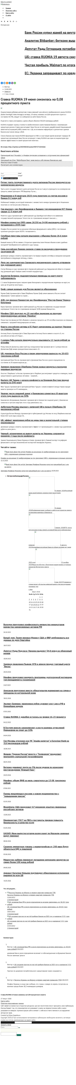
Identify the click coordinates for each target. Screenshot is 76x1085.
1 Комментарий (12, 900)
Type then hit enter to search (42, 1022)
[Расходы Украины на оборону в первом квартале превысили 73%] (31, 893)
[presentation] (11, 476)
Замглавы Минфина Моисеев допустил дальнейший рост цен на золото (26, 471)
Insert (18, 1035)
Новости (7, 92)
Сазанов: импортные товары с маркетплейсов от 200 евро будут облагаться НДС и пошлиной (36, 847)
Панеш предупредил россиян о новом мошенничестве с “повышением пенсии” (31, 795)
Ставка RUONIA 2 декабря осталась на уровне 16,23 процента (35, 716)
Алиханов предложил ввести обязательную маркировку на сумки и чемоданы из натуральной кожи (37, 691)
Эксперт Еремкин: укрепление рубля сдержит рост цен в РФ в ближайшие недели (34, 705)
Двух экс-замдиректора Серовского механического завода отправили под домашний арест (35, 263)
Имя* (20, 173)
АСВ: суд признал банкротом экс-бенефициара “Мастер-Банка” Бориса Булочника (35, 301)
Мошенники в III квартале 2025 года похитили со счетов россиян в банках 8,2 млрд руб (34, 197)
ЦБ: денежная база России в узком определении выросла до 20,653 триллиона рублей (34, 354)
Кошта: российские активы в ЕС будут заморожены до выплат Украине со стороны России (36, 328)
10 (30, 602)
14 (38, 602)
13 (36, 602)
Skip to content (6, 2)
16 (42, 602)
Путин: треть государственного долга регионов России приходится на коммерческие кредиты (35, 183)
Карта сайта (5, 1001)
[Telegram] (8, 21)
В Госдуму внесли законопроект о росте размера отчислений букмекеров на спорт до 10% (34, 729)
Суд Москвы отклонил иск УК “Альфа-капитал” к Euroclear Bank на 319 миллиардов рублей (36, 742)
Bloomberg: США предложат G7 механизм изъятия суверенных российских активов (35, 808)
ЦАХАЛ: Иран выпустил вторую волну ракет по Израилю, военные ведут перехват (36, 834)
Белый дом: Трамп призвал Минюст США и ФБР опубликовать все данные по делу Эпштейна (36, 639)
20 (36, 605)
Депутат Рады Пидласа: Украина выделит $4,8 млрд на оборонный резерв (38, 652)
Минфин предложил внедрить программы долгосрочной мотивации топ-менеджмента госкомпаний (38, 678)
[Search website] (5, 18)
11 (32, 602)
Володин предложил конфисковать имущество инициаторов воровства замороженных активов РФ (34, 625)
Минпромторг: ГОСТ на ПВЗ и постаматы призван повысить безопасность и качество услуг (33, 821)
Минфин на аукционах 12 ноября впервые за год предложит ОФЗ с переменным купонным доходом (36, 458)
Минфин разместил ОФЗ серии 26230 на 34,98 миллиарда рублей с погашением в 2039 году (35, 223)
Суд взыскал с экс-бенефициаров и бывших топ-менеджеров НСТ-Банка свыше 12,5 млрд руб (36, 210)
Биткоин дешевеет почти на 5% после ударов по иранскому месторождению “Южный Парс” (33, 768)
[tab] (11, 476)
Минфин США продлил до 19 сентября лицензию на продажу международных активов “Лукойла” (31, 314)
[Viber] (11, 21)
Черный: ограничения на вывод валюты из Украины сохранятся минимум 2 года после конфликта (32, 434)
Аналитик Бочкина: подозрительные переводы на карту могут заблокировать (32, 277)
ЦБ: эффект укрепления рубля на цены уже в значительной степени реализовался (34, 421)
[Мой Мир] (17, 21)
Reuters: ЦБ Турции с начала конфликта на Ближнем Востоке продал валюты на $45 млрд (35, 381)
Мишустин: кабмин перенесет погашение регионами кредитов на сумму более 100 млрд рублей (36, 861)
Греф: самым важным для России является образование (29, 289)
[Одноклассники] (5, 21)
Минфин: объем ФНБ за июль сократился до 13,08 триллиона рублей (35, 781)
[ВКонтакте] (2, 21)
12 (34, 602)
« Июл (31, 589)
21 (38, 605)
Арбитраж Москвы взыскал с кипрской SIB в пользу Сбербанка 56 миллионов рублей (33, 408)
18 (32, 605)
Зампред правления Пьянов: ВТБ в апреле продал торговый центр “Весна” (37, 665)
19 (34, 605)
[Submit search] (19, 1027)
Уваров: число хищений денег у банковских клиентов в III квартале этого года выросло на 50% (34, 394)
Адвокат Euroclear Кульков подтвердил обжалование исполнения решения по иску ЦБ (36, 874)
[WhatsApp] (14, 21)
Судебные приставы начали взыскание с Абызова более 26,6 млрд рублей (34, 237)
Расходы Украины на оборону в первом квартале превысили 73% (30, 895)
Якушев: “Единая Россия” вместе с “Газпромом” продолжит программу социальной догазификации (32, 755)
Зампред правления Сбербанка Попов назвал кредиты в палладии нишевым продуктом (34, 368)
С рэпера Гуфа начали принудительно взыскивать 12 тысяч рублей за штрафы (35, 341)
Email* (20, 176)
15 (40, 602)
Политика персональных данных (12, 1003)
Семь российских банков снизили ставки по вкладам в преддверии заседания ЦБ (34, 250)
